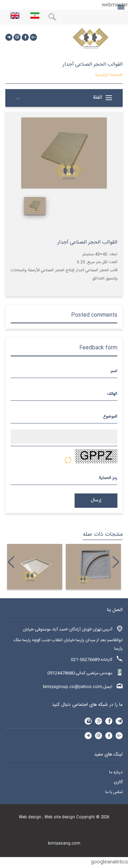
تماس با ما (114, 792)
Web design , (31, 817)
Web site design (60, 817)
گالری (118, 782)
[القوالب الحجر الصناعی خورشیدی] (74, 566)
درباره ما (116, 772)
